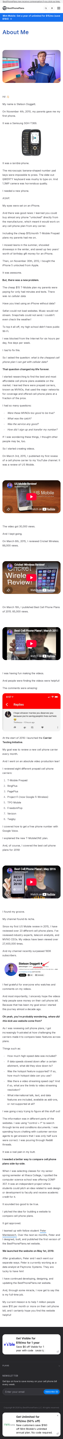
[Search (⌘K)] (45, 8)
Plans (5, 1365)
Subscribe (50, 1392)
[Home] (13, 8)
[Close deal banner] (57, 1415)
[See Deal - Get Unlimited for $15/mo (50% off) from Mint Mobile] (31, 1424)
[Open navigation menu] (59, 8)
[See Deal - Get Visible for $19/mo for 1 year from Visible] (31, 1344)
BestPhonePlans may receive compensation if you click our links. (31, 1)
